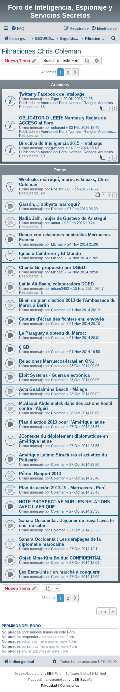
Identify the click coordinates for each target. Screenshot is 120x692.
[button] (75, 72)
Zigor (55, 99)
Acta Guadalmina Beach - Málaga (53, 389)
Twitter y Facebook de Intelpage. (52, 94)
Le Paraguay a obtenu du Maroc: (52, 333)
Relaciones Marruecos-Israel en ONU (56, 361)
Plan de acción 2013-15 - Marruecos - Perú (62, 487)
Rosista (57, 189)
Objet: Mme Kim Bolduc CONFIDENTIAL (60, 557)
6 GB (24, 347)
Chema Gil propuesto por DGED (52, 267)
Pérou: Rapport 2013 (40, 473)
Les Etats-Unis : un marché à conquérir (59, 572)
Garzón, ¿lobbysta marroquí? (49, 204)
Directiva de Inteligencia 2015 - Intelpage (60, 143)
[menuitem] (17, 28)
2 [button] (68, 72)
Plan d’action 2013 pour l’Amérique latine (62, 422)
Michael (57, 244)
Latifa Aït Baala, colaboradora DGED (56, 283)
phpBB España (80, 679)
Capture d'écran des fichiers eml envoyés (61, 319)
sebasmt (58, 127)
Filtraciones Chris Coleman (41, 51)
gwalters (58, 148)
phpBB (46, 673)
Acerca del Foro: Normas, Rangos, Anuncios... (78, 103)
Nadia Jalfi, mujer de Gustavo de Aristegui (62, 218)
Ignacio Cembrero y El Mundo (50, 253)
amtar (55, 223)
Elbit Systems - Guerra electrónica (54, 375)
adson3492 (60, 288)
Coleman (58, 310)
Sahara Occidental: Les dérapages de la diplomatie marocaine (60, 542)
